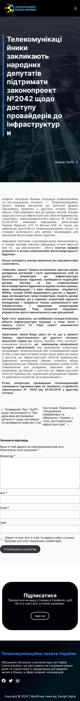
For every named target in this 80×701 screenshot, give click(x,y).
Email (4, 507)
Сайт (3, 522)
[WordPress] (17, 680)
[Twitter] (10, 680)
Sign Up (40, 616)
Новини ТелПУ (64, 162)
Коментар (7, 456)
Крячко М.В (48, 225)
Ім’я (3, 493)
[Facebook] (3, 680)
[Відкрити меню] (75, 8)
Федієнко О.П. (23, 225)
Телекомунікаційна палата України (38, 653)
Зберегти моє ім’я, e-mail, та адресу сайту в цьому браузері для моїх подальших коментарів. (39, 539)
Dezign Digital (67, 696)
